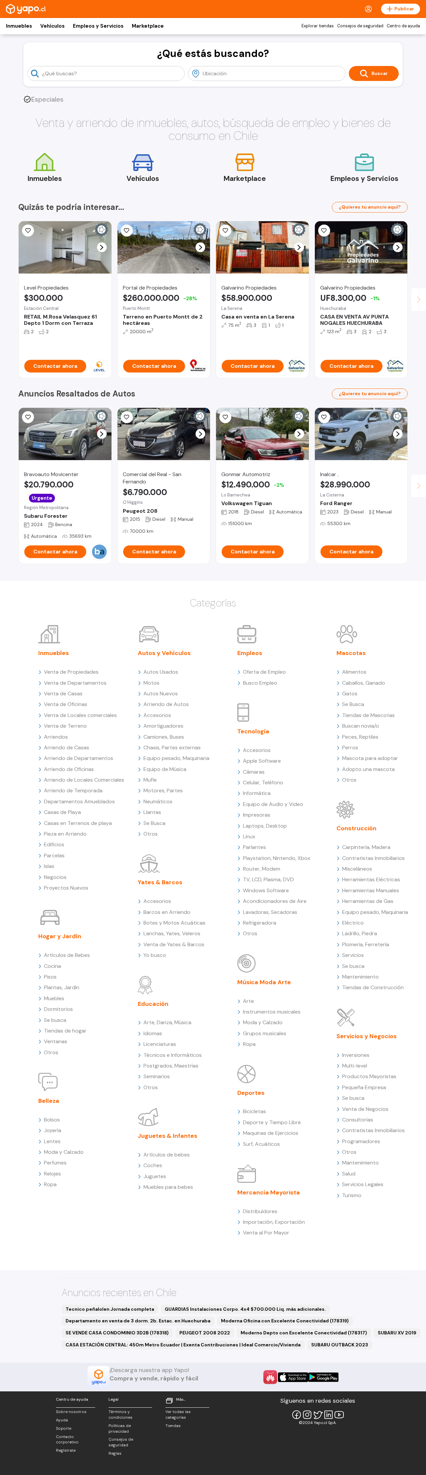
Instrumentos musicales (272, 1011)
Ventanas (55, 1041)
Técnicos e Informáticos (172, 1055)
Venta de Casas (63, 693)
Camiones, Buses (163, 736)
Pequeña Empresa (364, 1087)
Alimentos (354, 671)
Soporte (63, 1428)
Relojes (52, 1173)
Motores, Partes (163, 790)
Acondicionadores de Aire (275, 901)
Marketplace (148, 26)
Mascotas (351, 653)
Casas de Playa (62, 812)
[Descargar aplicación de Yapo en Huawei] (270, 1377)
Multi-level (354, 1065)
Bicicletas (254, 1111)
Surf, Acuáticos (261, 1143)
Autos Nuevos (160, 693)
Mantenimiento (360, 976)
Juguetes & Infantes (167, 1136)
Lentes (52, 1141)
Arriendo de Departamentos (78, 758)
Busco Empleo (260, 682)
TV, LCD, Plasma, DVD (268, 879)
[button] (101, 247)
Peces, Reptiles (360, 736)
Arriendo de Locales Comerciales (84, 779)
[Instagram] (307, 1414)
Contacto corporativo (67, 1439)
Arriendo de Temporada (73, 790)
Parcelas (54, 855)
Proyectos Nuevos (66, 887)
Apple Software (262, 760)
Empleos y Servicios (98, 26)
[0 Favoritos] (324, 231)
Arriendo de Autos (166, 704)
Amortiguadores (163, 725)
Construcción (356, 828)
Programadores (361, 1141)
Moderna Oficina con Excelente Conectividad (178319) (285, 1321)
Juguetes (154, 1176)
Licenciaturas (159, 1044)
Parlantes (254, 847)
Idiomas (152, 1033)
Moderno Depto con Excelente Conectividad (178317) (304, 1333)
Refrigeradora (259, 922)
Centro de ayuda (403, 26)
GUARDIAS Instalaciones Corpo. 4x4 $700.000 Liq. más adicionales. (245, 1309)
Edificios (54, 844)
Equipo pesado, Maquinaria (176, 758)
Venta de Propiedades (71, 671)
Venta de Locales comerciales (80, 715)
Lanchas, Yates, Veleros (171, 933)
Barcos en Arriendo (166, 912)
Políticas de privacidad (119, 1428)
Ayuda (62, 1420)
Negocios (55, 877)
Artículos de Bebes (67, 955)
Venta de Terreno (65, 725)
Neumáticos (157, 801)
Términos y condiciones (120, 1414)
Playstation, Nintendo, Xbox (276, 858)
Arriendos (56, 736)
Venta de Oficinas (65, 704)
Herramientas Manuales (370, 890)
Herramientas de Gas (367, 901)
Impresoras (256, 814)
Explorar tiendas (318, 26)
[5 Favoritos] (28, 231)
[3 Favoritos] (127, 231)
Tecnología (253, 731)
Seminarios (156, 1076)
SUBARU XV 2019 (397, 1333)
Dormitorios (58, 1009)
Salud (348, 1173)
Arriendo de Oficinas (69, 769)
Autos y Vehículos (164, 653)
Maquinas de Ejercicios (270, 1132)
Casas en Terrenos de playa (78, 823)
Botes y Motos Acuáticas (174, 922)
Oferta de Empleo (264, 671)
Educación (153, 1004)
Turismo (351, 1195)
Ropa (50, 1184)
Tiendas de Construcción (373, 987)
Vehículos (52, 26)
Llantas (152, 812)
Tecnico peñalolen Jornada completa (110, 1309)
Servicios (353, 955)
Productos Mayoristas (369, 1076)
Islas (49, 866)
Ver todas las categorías (178, 1414)
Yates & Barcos (160, 882)
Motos (151, 682)
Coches (152, 1165)
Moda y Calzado (64, 1151)
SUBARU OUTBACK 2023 (339, 1345)
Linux (249, 836)
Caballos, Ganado (363, 682)
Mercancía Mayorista (268, 1192)
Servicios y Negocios (366, 1036)
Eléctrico (353, 922)
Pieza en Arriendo (65, 833)
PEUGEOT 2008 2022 (204, 1333)
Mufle (150, 779)
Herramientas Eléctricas (371, 879)
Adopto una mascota (368, 769)
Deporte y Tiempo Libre (272, 1122)
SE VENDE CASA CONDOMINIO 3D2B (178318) (117, 1333)
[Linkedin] (328, 1414)
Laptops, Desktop (265, 825)
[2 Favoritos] (127, 417)
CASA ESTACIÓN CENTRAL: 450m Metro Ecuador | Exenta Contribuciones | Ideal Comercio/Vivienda (183, 1345)
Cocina (52, 966)
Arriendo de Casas (66, 747)
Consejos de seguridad (360, 26)
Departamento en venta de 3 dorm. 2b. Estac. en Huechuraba (138, 1321)
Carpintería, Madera (366, 847)
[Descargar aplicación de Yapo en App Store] (293, 1377)
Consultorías (357, 1119)
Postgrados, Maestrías (170, 1065)
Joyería (52, 1130)
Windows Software (266, 890)
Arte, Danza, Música (167, 1022)
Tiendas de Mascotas (368, 715)
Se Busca (154, 823)
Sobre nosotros (71, 1411)
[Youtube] (339, 1414)
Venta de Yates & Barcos (173, 944)
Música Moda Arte (264, 982)
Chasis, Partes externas (172, 747)
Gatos (349, 693)
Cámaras (254, 771)
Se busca (55, 1020)
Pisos (50, 976)
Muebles (54, 998)
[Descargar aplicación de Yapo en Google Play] (323, 1377)
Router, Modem (261, 868)
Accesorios (157, 715)
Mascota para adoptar (370, 758)
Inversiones (355, 1055)
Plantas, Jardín (61, 987)
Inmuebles (19, 26)
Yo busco (154, 955)
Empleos (249, 653)
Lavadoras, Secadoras (270, 912)
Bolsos (52, 1119)
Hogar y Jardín (59, 936)
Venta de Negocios (365, 1109)
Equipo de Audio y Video (273, 804)
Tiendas (173, 1425)
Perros (350, 747)
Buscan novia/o (360, 725)
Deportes (251, 1093)
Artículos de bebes (166, 1154)
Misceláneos (357, 868)
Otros (51, 1052)
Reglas (114, 1453)
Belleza (48, 1101)
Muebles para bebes (168, 1186)
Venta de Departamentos (75, 682)
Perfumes (55, 1162)
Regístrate (66, 1450)
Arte (248, 1001)
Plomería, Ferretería (365, 944)
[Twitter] (318, 1414)
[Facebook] (296, 1414)
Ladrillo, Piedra (359, 933)
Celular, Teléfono (263, 782)
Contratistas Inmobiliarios (373, 858)
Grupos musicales (264, 1033)
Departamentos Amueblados (79, 801)
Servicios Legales (362, 1184)
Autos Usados (160, 671)
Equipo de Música (164, 769)
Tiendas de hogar (65, 1030)
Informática (257, 793)
